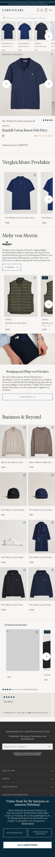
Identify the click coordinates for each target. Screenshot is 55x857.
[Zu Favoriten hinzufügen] (34, 175)
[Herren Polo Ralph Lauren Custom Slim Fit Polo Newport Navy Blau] (8, 31)
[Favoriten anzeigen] (41, 10)
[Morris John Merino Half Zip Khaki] (13, 460)
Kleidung (6, 55)
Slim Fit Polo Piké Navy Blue (40, 47)
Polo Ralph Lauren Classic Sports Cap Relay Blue (41, 510)
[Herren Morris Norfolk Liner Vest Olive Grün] (20, 296)
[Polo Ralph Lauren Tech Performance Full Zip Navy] (41, 602)
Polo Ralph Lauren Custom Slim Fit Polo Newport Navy (19, 217)
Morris (5, 126)
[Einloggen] (38, 10)
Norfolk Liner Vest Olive (15, 323)
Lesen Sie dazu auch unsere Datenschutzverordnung (27, 753)
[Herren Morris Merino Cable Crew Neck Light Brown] (41, 441)
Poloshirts (18, 55)
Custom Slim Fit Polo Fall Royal (23, 47)
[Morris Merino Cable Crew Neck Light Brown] (41, 460)
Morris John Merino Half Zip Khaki (12, 462)
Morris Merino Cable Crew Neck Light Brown (41, 462)
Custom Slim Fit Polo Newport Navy (8, 47)
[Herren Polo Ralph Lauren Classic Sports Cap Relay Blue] (41, 489)
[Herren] (22, 650)
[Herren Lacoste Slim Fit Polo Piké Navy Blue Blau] (41, 31)
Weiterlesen (28, 823)
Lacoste (38, 43)
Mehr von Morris (20, 235)
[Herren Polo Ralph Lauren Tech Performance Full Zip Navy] (41, 584)
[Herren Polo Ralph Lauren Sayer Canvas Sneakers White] (13, 536)
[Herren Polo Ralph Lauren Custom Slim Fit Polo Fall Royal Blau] (24, 31)
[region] (27, 705)
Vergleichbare (26, 162)
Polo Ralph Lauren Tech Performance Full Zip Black (13, 604)
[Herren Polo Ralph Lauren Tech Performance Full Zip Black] (13, 584)
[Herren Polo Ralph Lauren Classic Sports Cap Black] (13, 489)
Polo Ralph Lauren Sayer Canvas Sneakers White (12, 557)
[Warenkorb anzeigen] (46, 10)
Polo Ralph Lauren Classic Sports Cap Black (13, 510)
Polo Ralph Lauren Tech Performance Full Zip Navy (41, 604)
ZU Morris (10, 267)
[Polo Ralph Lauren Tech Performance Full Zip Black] (13, 602)
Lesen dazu (25, 397)
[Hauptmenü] (50, 10)
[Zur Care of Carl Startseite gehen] (13, 10)
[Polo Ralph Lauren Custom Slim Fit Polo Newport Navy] (20, 215)
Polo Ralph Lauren (8, 44)
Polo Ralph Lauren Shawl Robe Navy (40, 557)
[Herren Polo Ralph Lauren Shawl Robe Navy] (41, 536)
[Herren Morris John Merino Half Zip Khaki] (13, 441)
